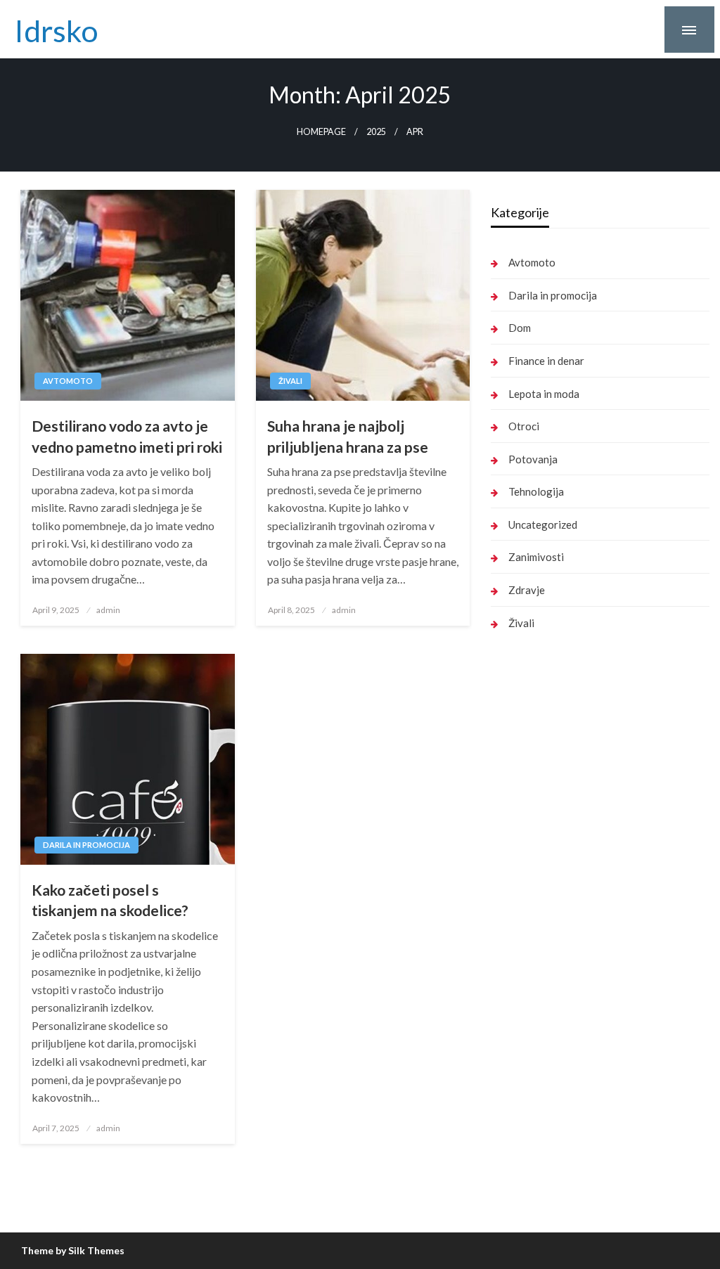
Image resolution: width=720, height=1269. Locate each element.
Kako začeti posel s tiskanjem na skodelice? (110, 900)
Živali (290, 380)
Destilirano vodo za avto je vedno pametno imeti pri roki (127, 436)
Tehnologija (536, 491)
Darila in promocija (86, 844)
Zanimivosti (536, 556)
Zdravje (526, 590)
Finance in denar (546, 360)
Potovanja (533, 459)
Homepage (321, 132)
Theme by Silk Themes (72, 1250)
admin (108, 610)
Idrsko (56, 30)
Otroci (523, 426)
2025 (376, 132)
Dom (519, 327)
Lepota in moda (543, 393)
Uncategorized (542, 524)
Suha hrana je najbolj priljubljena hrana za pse (347, 436)
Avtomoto (68, 380)
